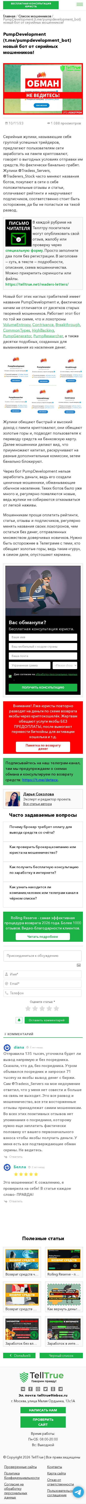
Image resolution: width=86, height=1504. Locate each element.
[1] (28, 1008)
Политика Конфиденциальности (21, 1475)
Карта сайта (56, 1473)
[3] (42, 1008)
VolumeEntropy (16, 324)
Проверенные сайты (20, 1467)
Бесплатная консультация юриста (31, 5)
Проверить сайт (43, 1422)
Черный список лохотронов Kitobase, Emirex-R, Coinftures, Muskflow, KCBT (61, 1355)
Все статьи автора (37, 804)
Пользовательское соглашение (62, 1493)
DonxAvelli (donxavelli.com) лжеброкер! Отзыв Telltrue (19, 1355)
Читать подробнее (42, 936)
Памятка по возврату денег (43, 747)
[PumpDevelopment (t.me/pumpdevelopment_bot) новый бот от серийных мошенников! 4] (43, 384)
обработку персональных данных (56, 674)
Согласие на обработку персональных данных (15, 1490)
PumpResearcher (48, 336)
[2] (35, 1008)
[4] (49, 1008)
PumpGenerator (17, 336)
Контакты (54, 1467)
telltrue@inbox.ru (52, 1395)
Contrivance (43, 324)
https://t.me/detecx (40, 780)
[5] (56, 1008)
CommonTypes (16, 330)
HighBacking (43, 330)
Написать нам (43, 1410)
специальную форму (24, 250)
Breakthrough (68, 324)
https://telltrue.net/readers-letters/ (37, 284)
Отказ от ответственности (60, 1482)
